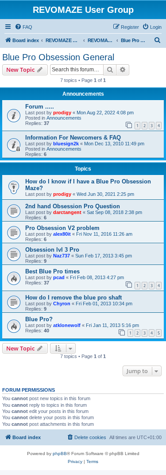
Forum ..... (39, 106)
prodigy (62, 112)
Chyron (61, 303)
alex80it (62, 234)
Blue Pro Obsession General (58, 57)
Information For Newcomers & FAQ (73, 137)
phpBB (60, 453)
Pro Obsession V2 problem (62, 228)
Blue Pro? (39, 319)
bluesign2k (66, 143)
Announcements (63, 118)
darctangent (67, 212)
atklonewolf (67, 325)
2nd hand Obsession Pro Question (72, 206)
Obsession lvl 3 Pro (52, 249)
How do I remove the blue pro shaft (73, 297)
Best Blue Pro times (52, 271)
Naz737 (61, 255)
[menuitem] (23, 27)
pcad (59, 277)
